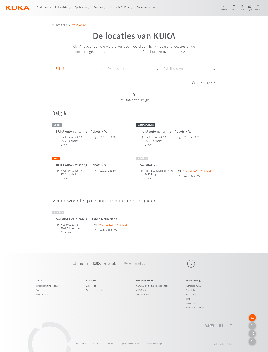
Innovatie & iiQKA (120, 7)
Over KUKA (191, 290)
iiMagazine (190, 303)
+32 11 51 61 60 (107, 137)
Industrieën (61, 7)
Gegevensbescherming (129, 344)
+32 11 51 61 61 (191, 137)
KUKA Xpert (141, 290)
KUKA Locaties (80, 25)
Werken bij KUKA (193, 286)
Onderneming (144, 7)
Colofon (110, 344)
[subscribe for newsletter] (191, 264)
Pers (188, 299)
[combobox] (78, 69)
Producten (42, 7)
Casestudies (91, 286)
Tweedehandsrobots (94, 290)
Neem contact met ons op (197, 171)
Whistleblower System (195, 308)
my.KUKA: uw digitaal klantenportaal (152, 286)
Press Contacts (42, 295)
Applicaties (81, 7)
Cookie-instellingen (155, 344)
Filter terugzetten (206, 82)
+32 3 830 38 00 (191, 176)
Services (98, 7)
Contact (39, 290)
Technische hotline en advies (47, 286)
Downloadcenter (143, 295)
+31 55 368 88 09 (107, 230)
